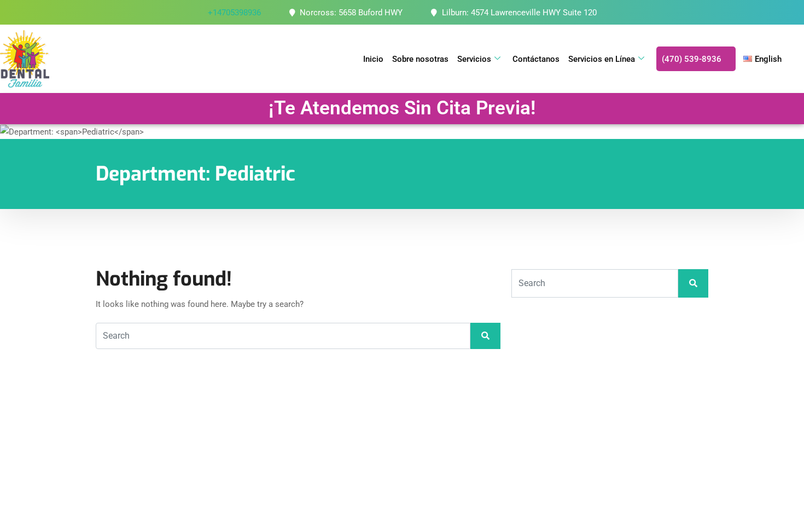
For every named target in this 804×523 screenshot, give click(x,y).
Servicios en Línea (601, 59)
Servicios (474, 59)
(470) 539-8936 (691, 59)
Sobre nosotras (420, 59)
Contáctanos (536, 59)
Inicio (373, 59)
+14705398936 (234, 13)
